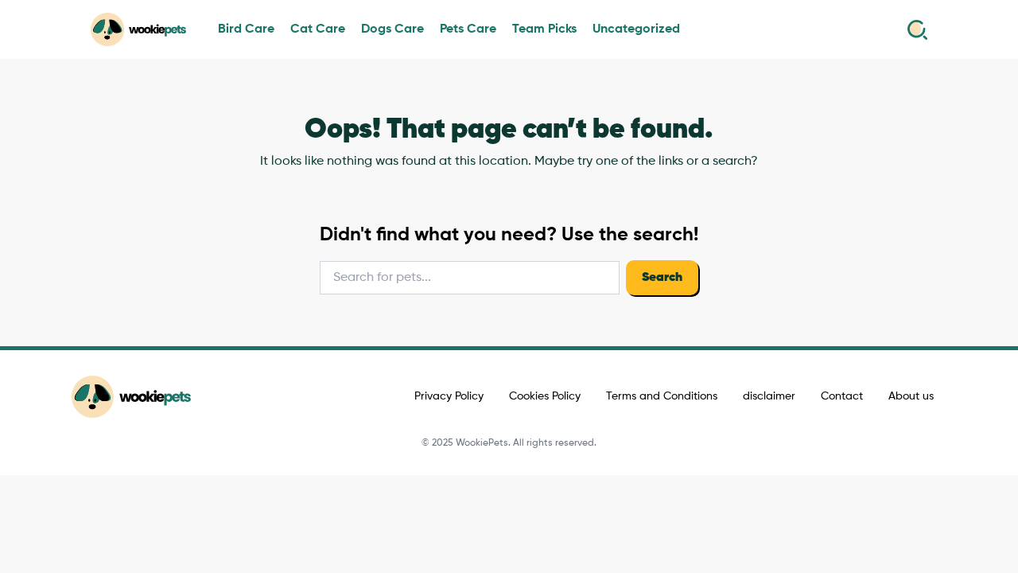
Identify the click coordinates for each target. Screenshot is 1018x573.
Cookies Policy (545, 396)
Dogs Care (392, 29)
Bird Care (246, 29)
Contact (842, 396)
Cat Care (317, 29)
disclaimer (769, 396)
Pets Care (468, 29)
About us (911, 396)
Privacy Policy (449, 396)
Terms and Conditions (661, 396)
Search (662, 277)
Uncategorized (636, 29)
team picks (544, 29)
